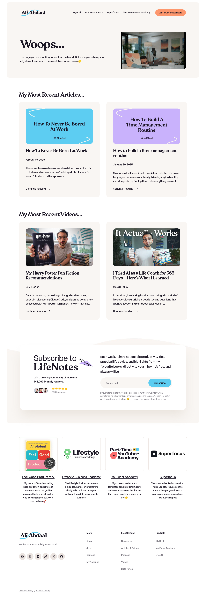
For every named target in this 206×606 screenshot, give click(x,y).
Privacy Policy (26, 590)
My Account (92, 562)
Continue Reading (36, 188)
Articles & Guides (130, 548)
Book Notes (127, 569)
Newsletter (127, 541)
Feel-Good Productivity (38, 477)
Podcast (125, 555)
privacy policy (144, 399)
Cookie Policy (43, 590)
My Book (160, 541)
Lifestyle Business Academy (81, 477)
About (89, 541)
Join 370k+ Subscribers (170, 12)
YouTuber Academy (124, 477)
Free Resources (93, 12)
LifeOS (159, 555)
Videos (124, 562)
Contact (90, 555)
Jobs (88, 548)
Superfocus (168, 477)
